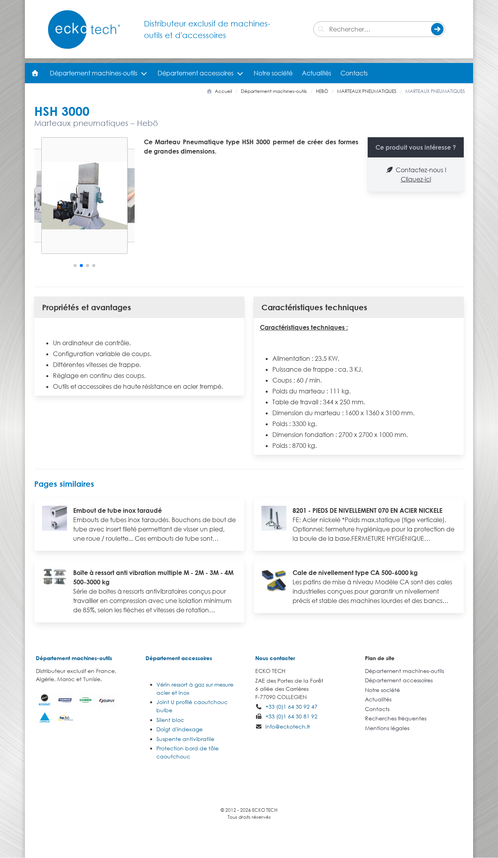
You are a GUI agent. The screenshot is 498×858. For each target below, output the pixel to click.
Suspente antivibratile (185, 739)
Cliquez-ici (416, 179)
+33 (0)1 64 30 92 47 (291, 706)
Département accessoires (195, 73)
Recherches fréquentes (395, 718)
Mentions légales (387, 728)
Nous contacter (275, 658)
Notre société (273, 73)
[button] (75, 265)
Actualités (316, 73)
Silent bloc (170, 719)
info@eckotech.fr (287, 726)
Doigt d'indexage (179, 729)
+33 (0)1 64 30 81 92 (291, 716)
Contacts (354, 73)
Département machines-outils (93, 73)
